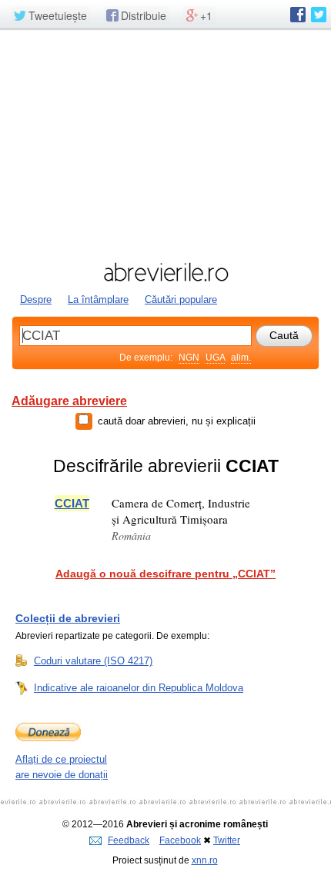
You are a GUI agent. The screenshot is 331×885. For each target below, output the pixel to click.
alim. (241, 357)
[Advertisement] (165, 143)
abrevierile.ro (165, 272)
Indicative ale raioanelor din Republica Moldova (138, 688)
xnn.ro (205, 860)
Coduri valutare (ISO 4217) (93, 661)
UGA (215, 357)
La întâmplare (98, 299)
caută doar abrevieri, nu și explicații (177, 421)
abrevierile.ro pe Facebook (298, 14)
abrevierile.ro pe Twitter (318, 14)
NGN (189, 357)
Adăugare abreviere (69, 401)
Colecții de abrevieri (67, 618)
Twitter (226, 840)
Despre (36, 299)
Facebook (180, 840)
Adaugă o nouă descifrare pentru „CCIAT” (165, 573)
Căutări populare (181, 299)
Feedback (128, 840)
